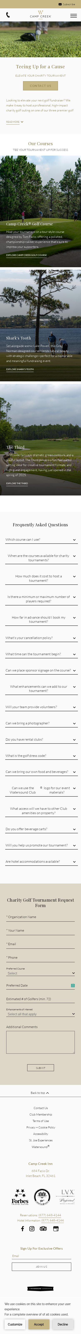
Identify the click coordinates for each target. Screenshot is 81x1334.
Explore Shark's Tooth (20, 369)
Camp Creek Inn (40, 1164)
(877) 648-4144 (52, 1220)
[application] (40, 1315)
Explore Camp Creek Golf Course (26, 255)
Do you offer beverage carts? (26, 829)
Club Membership (40, 1114)
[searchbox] (41, 973)
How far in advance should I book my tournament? (38, 619)
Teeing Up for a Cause (40, 67)
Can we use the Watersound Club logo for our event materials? (40, 790)
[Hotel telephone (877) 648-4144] (8, 17)
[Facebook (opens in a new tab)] (22, 1228)
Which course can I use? (23, 539)
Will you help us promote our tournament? (37, 845)
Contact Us (40, 85)
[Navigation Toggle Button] (73, 16)
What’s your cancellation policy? (29, 638)
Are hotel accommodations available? (33, 861)
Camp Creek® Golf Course (29, 224)
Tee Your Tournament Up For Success (40, 149)
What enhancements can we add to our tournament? (38, 688)
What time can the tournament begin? (33, 654)
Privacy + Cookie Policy (40, 1127)
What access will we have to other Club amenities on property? (38, 810)
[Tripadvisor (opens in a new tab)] (43, 1230)
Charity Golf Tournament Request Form (40, 902)
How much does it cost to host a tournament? (38, 578)
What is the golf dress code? (26, 755)
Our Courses (40, 143)
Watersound (41, 1147)
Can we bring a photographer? (28, 723)
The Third (15, 447)
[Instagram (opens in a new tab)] (31, 1228)
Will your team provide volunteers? (31, 707)
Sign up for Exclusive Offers (41, 1248)
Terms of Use (41, 1121)
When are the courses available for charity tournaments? (38, 558)
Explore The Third (17, 483)
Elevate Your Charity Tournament (40, 75)
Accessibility (40, 1134)
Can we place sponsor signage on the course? (38, 670)
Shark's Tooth (18, 338)
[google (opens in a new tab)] (56, 1228)
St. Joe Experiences (41, 1140)
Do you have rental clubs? (24, 739)
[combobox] (40, 973)
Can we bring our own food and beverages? (37, 772)
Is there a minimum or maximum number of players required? (38, 599)
